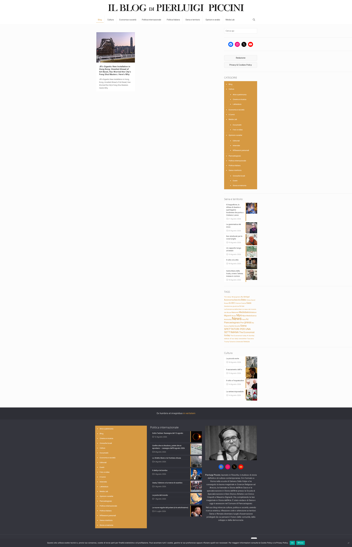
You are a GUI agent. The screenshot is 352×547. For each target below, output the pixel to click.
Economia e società (236, 110)
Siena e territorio (235, 170)
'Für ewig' (227, 297)
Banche (237, 300)
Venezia (246, 342)
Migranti (227, 315)
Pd (247, 319)
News (237, 318)
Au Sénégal (245, 297)
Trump (226, 342)
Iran (242, 306)
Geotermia (228, 306)
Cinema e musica (239, 99)
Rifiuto (300, 543)
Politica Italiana (234, 165)
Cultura (231, 89)
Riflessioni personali (241, 150)
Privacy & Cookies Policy (240, 65)
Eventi (235, 181)
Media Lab (233, 119)
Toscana (250, 339)
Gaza (248, 303)
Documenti (237, 125)
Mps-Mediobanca (249, 316)
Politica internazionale (237, 161)
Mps (239, 315)
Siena (243, 325)
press (247, 322)
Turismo (232, 342)
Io (240, 306)
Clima (249, 300)
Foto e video (238, 130)
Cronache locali (239, 176)
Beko (243, 299)
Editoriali (236, 141)
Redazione (240, 58)
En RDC (232, 303)
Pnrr (242, 323)
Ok (292, 543)
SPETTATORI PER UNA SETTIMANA (237, 330)
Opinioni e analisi (235, 135)
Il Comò (232, 115)
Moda (234, 316)
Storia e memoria (239, 185)
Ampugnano (236, 297)
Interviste (236, 145)
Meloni (253, 312)
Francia (243, 303)
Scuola (237, 326)
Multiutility (227, 319)
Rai (253, 323)
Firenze (238, 303)
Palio (244, 319)
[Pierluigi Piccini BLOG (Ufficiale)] (176, 8)
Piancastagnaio (235, 156)
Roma (226, 326)
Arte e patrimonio (240, 95)
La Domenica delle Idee (233, 309)
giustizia (236, 306)
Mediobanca (245, 312)
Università (239, 342)
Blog (230, 84)
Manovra (235, 312)
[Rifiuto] (348, 542)
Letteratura (237, 104)
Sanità (231, 326)
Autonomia (229, 300)
